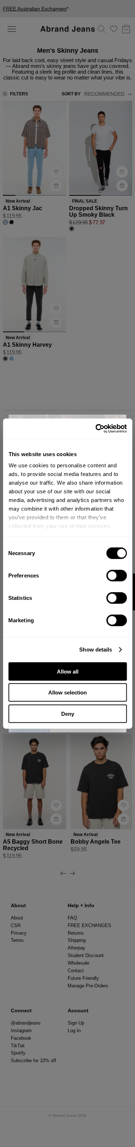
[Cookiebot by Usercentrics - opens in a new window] (96, 428)
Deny (67, 713)
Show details (95, 649)
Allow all (67, 671)
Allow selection (67, 692)
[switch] (116, 575)
